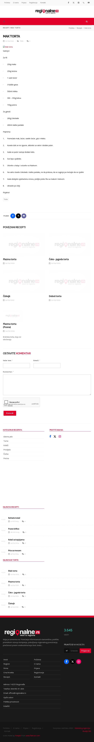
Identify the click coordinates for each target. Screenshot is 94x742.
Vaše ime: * (8, 360)
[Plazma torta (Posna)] (12, 315)
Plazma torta (9, 259)
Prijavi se (85, 650)
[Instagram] (78, 2)
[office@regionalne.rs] (88, 2)
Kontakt (43, 3)
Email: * (36, 360)
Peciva (6, 458)
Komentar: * (8, 372)
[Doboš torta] (70, 281)
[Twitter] (73, 2)
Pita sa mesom (14, 550)
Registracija (33, 3)
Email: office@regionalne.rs (14, 693)
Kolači (5, 445)
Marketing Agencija (82, 728)
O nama (16, 3)
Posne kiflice (13, 528)
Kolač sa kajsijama (16, 539)
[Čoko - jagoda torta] (70, 244)
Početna (7, 3)
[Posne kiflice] (3, 530)
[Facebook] (68, 2)
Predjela (7, 449)
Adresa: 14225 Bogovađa (14, 684)
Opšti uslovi (8, 697)
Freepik (18, 735)
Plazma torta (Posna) (9, 325)
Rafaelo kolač (14, 518)
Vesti (5, 659)
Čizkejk (6, 296)
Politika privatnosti (11, 701)
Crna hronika (8, 672)
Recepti (79, 28)
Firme (5, 668)
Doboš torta (55, 296)
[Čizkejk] (24, 281)
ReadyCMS (86, 731)
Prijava (24, 3)
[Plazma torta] (24, 244)
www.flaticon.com (33, 735)
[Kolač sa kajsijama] (3, 541)
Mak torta (12, 570)
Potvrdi (9, 413)
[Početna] (47, 10)
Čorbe (6, 454)
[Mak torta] (3, 572)
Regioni (6, 664)
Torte (21, 41)
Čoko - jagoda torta (59, 259)
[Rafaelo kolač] (3, 519)
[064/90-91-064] (83, 2)
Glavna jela (7, 436)
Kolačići (6, 706)
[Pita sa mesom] (3, 552)
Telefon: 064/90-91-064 (13, 689)
